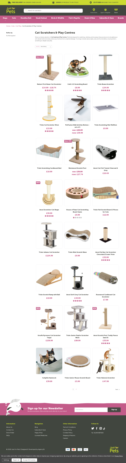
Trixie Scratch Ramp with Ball (49, 295)
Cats (14, 18)
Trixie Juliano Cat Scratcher (49, 252)
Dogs (5, 18)
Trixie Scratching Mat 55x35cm (105, 125)
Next (116, 389)
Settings (6, 460)
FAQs (8, 435)
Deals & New (90, 18)
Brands (121, 18)
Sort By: (38, 46)
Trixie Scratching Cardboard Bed (49, 168)
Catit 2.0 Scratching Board (77, 84)
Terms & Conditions (69, 427)
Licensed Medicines (41, 435)
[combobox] (52, 11)
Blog (36, 427)
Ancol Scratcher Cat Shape (49, 210)
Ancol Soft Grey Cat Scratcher (77, 295)
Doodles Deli (26, 18)
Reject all (16, 460)
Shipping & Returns (69, 435)
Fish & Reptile (74, 18)
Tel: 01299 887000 (97, 433)
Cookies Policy (68, 433)
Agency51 (41, 449)
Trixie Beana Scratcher (105, 84)
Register (108, 12)
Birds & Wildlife (57, 18)
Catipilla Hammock (49, 378)
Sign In (103, 12)
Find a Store (93, 12)
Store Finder (10, 433)
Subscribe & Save (106, 18)
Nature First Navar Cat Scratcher (49, 84)
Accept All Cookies (29, 460)
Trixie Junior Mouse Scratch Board (77, 378)
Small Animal (41, 18)
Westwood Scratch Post (77, 168)
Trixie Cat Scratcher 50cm (49, 125)
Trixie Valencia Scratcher (105, 378)
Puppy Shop (39, 433)
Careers (65, 438)
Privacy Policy (67, 430)
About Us (9, 427)
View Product (49, 69)
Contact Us (9, 430)
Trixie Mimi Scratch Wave (77, 252)
